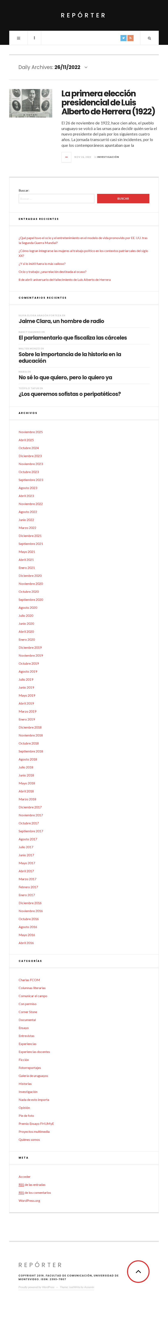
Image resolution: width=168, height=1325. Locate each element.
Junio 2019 (26, 687)
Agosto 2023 (28, 488)
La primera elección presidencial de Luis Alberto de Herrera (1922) (108, 102)
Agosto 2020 (28, 607)
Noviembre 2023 (31, 464)
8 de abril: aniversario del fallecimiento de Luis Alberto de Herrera (65, 279)
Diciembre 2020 (30, 575)
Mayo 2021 (27, 551)
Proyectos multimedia (34, 1131)
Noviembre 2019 (31, 655)
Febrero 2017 (28, 887)
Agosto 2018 (28, 759)
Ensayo (24, 1028)
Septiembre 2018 (31, 751)
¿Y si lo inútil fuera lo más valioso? (42, 263)
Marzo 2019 (27, 711)
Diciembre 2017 (30, 807)
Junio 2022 (26, 520)
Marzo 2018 (27, 799)
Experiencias (27, 1044)
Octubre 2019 (29, 663)
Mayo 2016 (27, 935)
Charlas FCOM (29, 980)
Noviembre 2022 (31, 504)
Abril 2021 (26, 559)
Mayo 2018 (27, 783)
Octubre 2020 (29, 591)
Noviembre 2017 (31, 815)
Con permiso (27, 1004)
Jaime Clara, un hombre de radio (61, 320)
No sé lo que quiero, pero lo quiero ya (65, 377)
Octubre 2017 (29, 823)
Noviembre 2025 (31, 432)
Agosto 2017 (28, 839)
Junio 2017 (26, 855)
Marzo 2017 (27, 879)
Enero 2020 (27, 639)
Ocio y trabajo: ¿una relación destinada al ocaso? (52, 271)
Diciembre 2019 (30, 647)
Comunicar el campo (33, 996)
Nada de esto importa (34, 1099)
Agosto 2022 (28, 512)
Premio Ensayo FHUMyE (36, 1123)
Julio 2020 (26, 615)
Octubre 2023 (29, 472)
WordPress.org (29, 1200)
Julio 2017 (26, 847)
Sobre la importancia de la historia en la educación (70, 357)
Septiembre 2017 (31, 831)
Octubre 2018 (29, 743)
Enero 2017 (27, 895)
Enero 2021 (27, 567)
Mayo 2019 (27, 695)
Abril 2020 (26, 631)
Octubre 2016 (29, 919)
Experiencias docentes (34, 1052)
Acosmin (89, 1287)
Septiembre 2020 (31, 599)
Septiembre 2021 (31, 544)
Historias (25, 1084)
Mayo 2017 (27, 863)
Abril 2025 (26, 440)
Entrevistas (26, 1036)
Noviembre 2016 (31, 911)
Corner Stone (28, 1012)
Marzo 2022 (27, 528)
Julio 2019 (26, 679)
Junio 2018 (26, 775)
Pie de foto (26, 1115)
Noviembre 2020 (31, 583)
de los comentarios (35, 1192)
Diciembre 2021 (30, 536)
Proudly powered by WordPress (36, 1287)
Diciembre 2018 (30, 727)
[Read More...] (67, 157)
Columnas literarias (32, 988)
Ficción (24, 1060)
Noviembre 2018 (31, 735)
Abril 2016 (26, 943)
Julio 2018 (26, 767)
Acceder (25, 1176)
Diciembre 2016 (30, 903)
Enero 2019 (27, 719)
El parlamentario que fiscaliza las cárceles (73, 337)
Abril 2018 (26, 791)
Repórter (84, 15)
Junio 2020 (26, 623)
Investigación (108, 157)
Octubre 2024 (29, 448)
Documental (27, 1020)
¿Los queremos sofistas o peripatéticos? (70, 393)
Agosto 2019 (28, 671)
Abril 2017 (26, 871)
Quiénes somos (29, 1139)
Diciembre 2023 (30, 456)
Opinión (24, 1107)
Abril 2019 (26, 703)
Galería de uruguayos (33, 1076)
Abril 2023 (26, 496)
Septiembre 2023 (31, 480)
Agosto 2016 (28, 927)
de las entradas (32, 1184)
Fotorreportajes (30, 1068)
